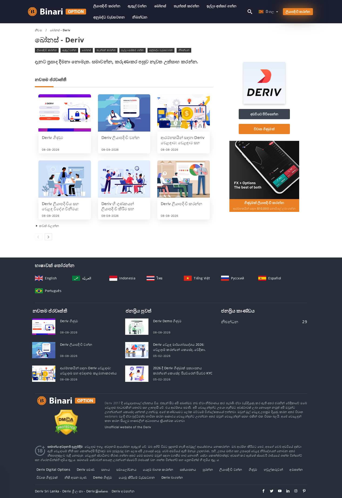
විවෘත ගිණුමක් (264, 129)
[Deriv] (264, 103)
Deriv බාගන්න (172, 477)
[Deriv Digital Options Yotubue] (277, 491)
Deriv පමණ (86, 469)
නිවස (39, 30)
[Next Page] (48, 236)
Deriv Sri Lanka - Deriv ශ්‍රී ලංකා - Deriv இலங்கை (71, 491)
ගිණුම (253, 469)
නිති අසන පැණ (75, 477)
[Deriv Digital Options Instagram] (294, 491)
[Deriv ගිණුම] (64, 113)
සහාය (105, 469)
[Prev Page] (38, 236)
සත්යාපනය (188, 469)
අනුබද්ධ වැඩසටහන (109, 17)
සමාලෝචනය (126, 469)
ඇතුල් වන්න (137, 6)
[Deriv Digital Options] (66, 405)
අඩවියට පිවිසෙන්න (264, 114)
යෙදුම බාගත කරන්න (158, 469)
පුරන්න (208, 469)
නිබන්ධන (139, 17)
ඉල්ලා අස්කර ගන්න (221, 6)
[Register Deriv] (264, 169)
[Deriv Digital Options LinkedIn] (286, 491)
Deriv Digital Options (53, 469)
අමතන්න (296, 469)
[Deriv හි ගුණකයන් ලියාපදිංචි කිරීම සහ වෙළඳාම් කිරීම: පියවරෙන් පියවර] (124, 179)
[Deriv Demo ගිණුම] (136, 326)
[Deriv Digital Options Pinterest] (302, 491)
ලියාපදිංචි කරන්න (106, 6)
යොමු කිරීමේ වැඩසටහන (137, 477)
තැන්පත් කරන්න (186, 6)
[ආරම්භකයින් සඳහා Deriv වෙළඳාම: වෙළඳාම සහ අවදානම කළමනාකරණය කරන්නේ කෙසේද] (183, 113)
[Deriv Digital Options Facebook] (261, 491)
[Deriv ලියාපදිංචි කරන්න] (183, 179)
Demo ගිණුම (102, 477)
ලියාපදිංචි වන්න (230, 469)
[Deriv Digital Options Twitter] (269, 491)
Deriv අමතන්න (123, 491)
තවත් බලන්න (48, 226)
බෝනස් (160, 6)
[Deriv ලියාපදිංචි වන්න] (124, 113)
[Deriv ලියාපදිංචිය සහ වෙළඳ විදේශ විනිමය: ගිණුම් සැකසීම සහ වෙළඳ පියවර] (64, 179)
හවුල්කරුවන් (273, 469)
